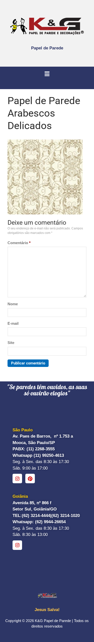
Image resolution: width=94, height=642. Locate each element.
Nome (13, 304)
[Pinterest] (30, 478)
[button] (47, 74)
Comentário (19, 243)
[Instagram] (17, 478)
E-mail (13, 323)
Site (11, 342)
